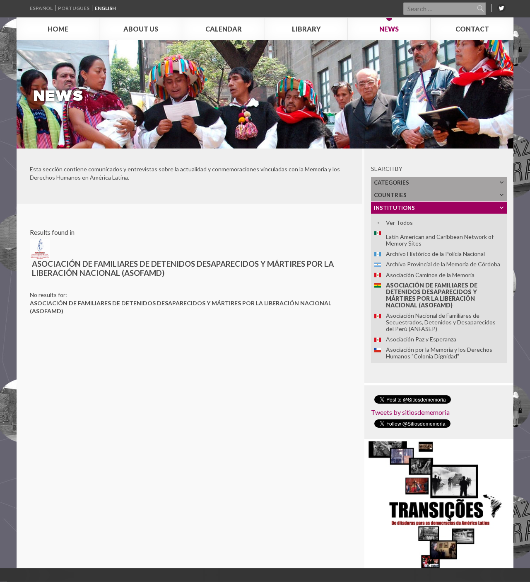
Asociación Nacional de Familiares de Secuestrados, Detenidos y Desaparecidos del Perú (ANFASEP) (441, 322)
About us (140, 29)
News (389, 29)
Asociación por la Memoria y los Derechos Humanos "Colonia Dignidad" (439, 353)
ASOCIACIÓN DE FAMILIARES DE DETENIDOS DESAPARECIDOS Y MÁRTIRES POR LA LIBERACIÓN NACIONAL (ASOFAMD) (431, 295)
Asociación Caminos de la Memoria (430, 274)
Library (306, 29)
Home (58, 29)
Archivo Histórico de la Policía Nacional (435, 253)
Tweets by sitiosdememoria (410, 412)
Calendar (223, 29)
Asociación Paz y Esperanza (421, 339)
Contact (472, 29)
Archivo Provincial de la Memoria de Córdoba (443, 264)
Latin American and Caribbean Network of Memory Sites (440, 240)
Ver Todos (399, 222)
